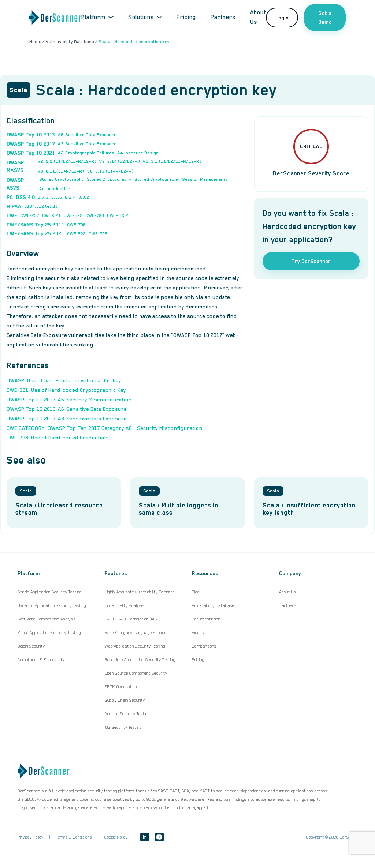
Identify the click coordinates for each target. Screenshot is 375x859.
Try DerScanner (311, 261)
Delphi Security (31, 646)
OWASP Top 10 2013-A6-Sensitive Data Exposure (67, 409)
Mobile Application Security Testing (49, 632)
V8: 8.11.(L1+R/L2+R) (61, 171)
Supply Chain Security (125, 700)
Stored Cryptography (61, 179)
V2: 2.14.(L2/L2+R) (119, 161)
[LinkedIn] (144, 837)
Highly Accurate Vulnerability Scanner (140, 591)
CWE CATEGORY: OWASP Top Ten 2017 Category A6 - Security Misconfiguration (105, 428)
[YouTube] (159, 837)
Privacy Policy (31, 837)
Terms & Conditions (74, 837)
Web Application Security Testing (135, 646)
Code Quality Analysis (124, 605)
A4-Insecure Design (138, 152)
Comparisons (204, 646)
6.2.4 (70, 197)
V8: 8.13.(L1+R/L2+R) (110, 171)
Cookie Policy (116, 837)
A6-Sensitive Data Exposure (87, 134)
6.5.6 (56, 197)
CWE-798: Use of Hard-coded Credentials (58, 437)
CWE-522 (73, 215)
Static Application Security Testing (50, 591)
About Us (287, 591)
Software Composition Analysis (47, 619)
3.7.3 (43, 197)
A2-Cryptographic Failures (86, 152)
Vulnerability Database (213, 605)
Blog (196, 591)
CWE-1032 (117, 215)
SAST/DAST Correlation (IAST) (133, 619)
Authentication (54, 188)
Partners (223, 17)
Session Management (204, 179)
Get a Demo (325, 17)
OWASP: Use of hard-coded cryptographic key (64, 380)
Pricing (186, 17)
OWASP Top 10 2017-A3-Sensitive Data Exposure (67, 418)
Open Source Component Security (136, 673)
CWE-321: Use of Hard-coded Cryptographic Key (66, 390)
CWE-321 (51, 215)
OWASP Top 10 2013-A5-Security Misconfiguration (69, 399)
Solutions (141, 17)
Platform (93, 17)
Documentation (206, 619)
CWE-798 (94, 215)
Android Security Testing (127, 713)
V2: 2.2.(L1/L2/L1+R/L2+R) (67, 161)
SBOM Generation (121, 686)
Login (282, 17)
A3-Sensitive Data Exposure (87, 143)
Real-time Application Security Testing (140, 659)
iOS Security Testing (123, 727)
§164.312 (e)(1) (40, 206)
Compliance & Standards (41, 659)
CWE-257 (30, 215)
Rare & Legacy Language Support (136, 632)
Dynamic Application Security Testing (52, 605)
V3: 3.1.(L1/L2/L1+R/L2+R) (172, 161)
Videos (198, 632)
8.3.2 (83, 197)
